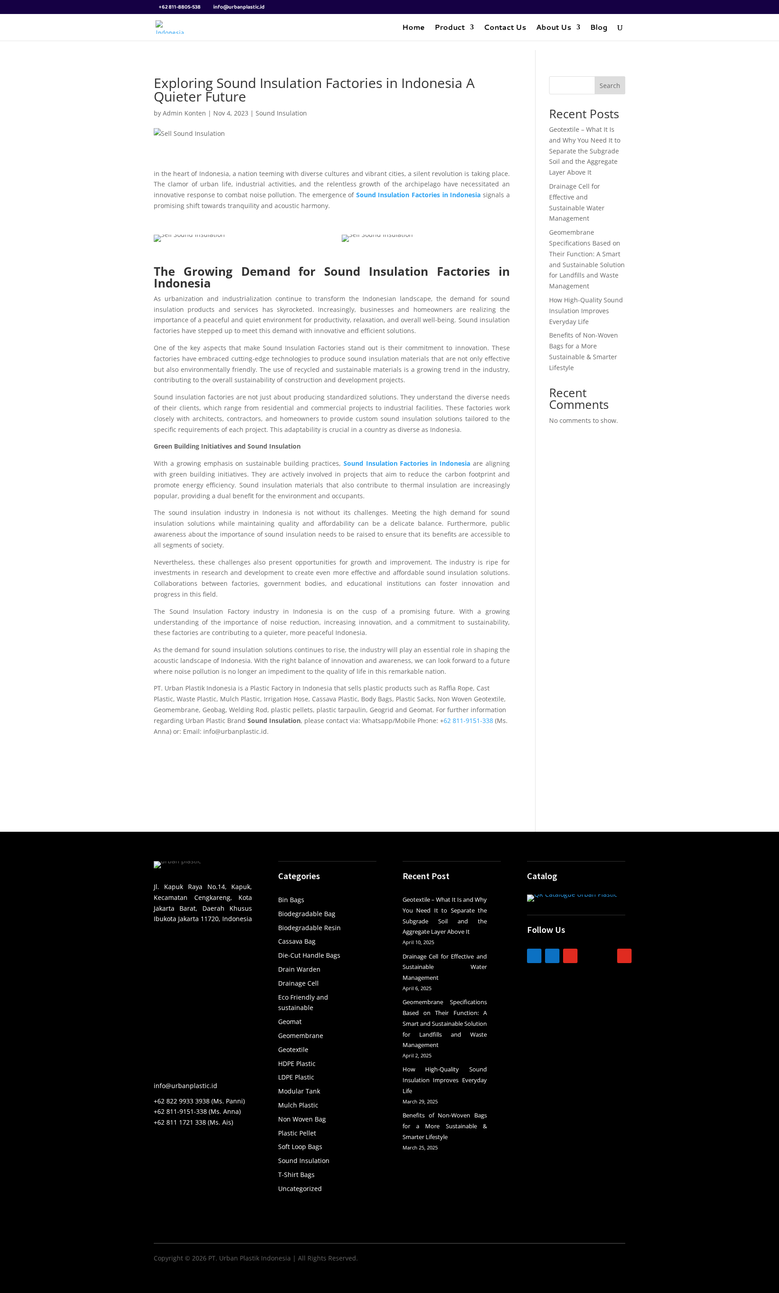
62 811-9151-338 (468, 720)
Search (610, 85)
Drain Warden (299, 969)
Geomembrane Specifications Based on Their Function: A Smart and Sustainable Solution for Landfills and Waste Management (445, 1023)
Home (413, 28)
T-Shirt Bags (296, 1174)
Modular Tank (299, 1091)
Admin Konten (184, 113)
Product (450, 28)
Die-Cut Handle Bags (309, 955)
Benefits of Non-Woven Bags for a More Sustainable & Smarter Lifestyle (445, 1126)
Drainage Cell (298, 983)
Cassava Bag (297, 941)
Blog (598, 28)
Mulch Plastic (298, 1105)
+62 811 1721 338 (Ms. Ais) (193, 1122)
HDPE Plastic (297, 1063)
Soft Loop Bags (300, 1146)
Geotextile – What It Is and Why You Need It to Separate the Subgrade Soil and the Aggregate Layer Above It (584, 150)
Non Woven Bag (302, 1119)
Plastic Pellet (297, 1133)
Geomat (290, 1021)
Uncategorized (300, 1188)
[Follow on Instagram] (570, 956)
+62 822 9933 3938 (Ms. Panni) (199, 1101)
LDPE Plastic (296, 1077)
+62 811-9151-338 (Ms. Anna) (197, 1111)
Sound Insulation (281, 113)
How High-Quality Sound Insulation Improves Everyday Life (586, 311)
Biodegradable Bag (306, 913)
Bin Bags (291, 899)
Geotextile (293, 1049)
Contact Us (505, 28)
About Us (553, 28)
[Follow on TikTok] (588, 956)
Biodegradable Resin (309, 927)
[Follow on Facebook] (552, 956)
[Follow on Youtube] (624, 956)
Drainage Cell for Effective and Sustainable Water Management (445, 967)
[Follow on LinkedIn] (534, 956)
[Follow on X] (606, 956)
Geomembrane (300, 1035)
